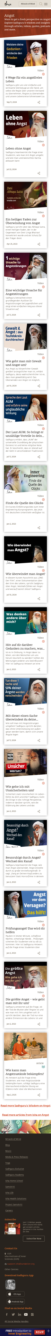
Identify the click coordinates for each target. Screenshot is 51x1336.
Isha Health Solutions (15, 1199)
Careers (9, 1211)
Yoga (7, 1163)
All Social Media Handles (16, 1321)
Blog (7, 1145)
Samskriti (10, 1187)
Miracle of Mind (13, 1139)
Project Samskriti (13, 1205)
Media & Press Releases (16, 1157)
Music (8, 1151)
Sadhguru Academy (14, 1175)
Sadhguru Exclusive (14, 1169)
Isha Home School (14, 1181)
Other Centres (11, 1269)
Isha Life (9, 1193)
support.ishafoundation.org (20, 1264)
